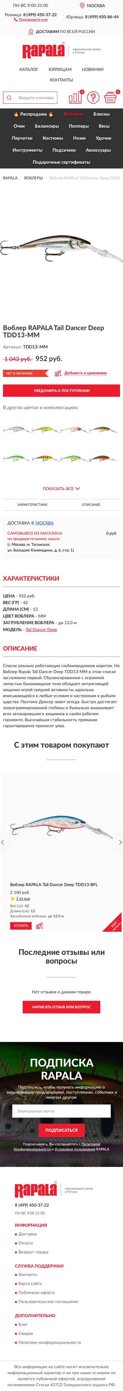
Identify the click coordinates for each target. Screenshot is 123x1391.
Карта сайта (30, 1284)
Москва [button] (45, 523)
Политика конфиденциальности (50, 1343)
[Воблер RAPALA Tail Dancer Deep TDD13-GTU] (17, 459)
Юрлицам (60, 70)
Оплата (26, 1243)
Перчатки (22, 138)
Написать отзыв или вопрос (61, 1007)
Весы (104, 126)
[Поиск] (9, 98)
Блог (23, 1325)
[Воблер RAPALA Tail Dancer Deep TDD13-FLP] (103, 430)
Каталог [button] (29, 70)
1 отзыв (23, 899)
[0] (110, 97)
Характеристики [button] (32, 504)
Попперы (79, 126)
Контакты (61, 80)
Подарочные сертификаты (61, 162)
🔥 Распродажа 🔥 (33, 114)
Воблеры (73, 114)
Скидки (26, 1334)
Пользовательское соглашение (48, 1302)
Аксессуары (98, 150)
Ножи (79, 138)
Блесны (101, 114)
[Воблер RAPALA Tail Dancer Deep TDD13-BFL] (17, 430)
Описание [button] (91, 504)
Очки (19, 126)
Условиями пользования (75, 1149)
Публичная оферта (37, 1293)
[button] (31, 19)
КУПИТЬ (21, 926)
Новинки (93, 70)
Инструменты (27, 150)
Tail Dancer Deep (41, 630)
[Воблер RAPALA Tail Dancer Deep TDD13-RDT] (103, 459)
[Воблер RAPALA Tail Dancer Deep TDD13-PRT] (74, 459)
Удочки (103, 138)
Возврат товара (33, 1252)
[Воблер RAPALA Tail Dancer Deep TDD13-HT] (46, 459)
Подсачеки (64, 150)
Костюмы (53, 138)
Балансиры (47, 126)
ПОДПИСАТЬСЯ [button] (61, 1130)
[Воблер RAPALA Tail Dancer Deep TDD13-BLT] (46, 430)
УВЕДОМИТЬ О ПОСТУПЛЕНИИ (62, 391)
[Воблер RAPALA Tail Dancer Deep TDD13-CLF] (74, 430)
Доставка (28, 1234)
